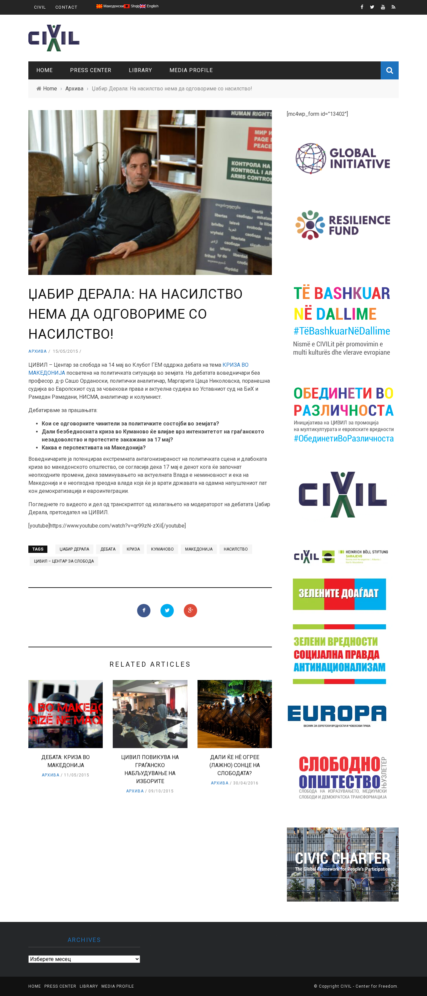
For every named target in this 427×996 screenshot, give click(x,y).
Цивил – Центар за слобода (64, 561)
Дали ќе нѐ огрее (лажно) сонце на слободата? (234, 765)
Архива (37, 351)
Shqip (135, 6)
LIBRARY (140, 70)
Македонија (198, 549)
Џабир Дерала (74, 549)
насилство (236, 549)
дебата (107, 549)
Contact (66, 7)
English (152, 6)
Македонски (113, 6)
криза (133, 549)
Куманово (162, 549)
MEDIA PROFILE (191, 70)
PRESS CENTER (90, 70)
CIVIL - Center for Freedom (369, 986)
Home (44, 70)
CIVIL (40, 7)
